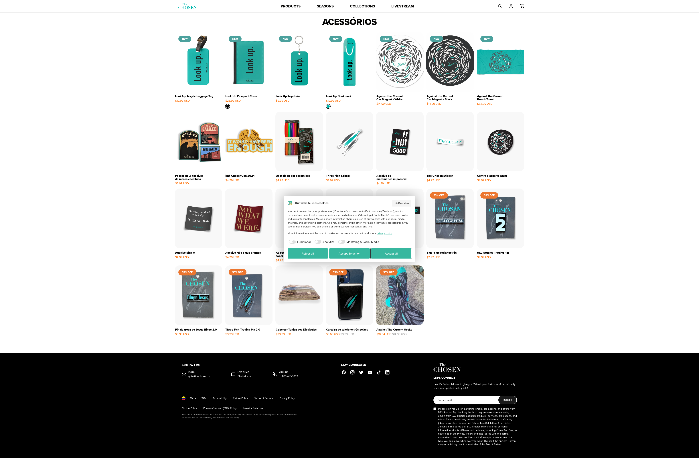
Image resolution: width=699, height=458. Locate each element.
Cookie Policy (189, 408)
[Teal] (328, 106)
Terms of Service (263, 398)
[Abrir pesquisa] (500, 6)
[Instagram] (353, 372)
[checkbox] (299, 242)
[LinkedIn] (387, 372)
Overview (403, 203)
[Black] (227, 106)
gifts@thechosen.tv (199, 376)
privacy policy (384, 233)
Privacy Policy (287, 398)
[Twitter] (361, 372)
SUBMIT (507, 400)
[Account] (511, 6)
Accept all (391, 253)
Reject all (308, 253)
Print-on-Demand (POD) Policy (220, 408)
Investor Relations (253, 408)
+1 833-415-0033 (288, 376)
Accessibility (220, 398)
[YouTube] (370, 372)
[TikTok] (379, 372)
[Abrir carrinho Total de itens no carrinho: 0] (522, 6)
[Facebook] (344, 372)
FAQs (203, 398)
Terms (505, 433)
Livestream (402, 6)
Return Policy (240, 398)
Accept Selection (349, 253)
